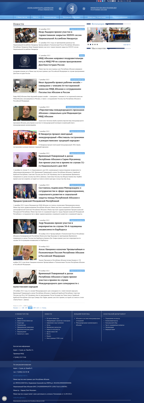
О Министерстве (21, 17)
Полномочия (21, 325)
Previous (89, 38)
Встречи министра (77, 80)
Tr (127, 1)
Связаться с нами (23, 334)
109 (34, 308)
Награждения (21, 332)
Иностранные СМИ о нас (55, 338)
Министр (20, 318)
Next (128, 38)
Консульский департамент (71, 17)
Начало (15, 308)
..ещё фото (126, 45)
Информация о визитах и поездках (58, 321)
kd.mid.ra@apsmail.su (20, 376)
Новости (35, 17)
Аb (118, 1)
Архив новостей (52, 332)
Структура (20, 323)
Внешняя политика (50, 17)
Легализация (109, 327)
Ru (124, 1)
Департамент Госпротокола (97, 17)
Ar (130, 1)
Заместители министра (25, 321)
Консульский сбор (111, 323)
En (121, 1)
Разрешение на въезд (112, 318)
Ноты (82, 55)
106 (23, 308)
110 (37, 308)
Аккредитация (110, 329)
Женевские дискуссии (54, 327)
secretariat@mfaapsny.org (22, 361)
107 (26, 308)
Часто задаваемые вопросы (114, 325)
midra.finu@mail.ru (19, 398)
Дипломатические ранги (25, 329)
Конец (44, 308)
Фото (48, 334)
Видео (49, 336)
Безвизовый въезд (111, 321)
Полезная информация (120, 17)
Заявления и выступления (75, 107)
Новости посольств (77, 29)
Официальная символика (25, 327)
